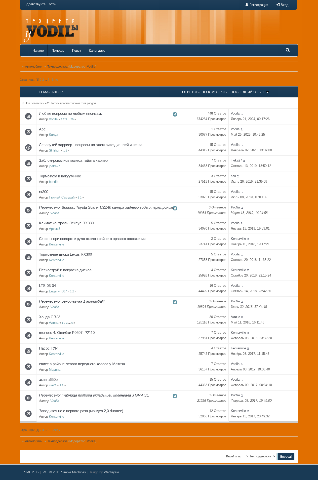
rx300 (43, 192)
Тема (43, 92)
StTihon (54, 150)
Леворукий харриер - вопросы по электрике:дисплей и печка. (91, 145)
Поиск (76, 50)
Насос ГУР (48, 348)
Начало (38, 50)
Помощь (58, 50)
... (46, 79)
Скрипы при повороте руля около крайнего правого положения (92, 239)
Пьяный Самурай (62, 197)
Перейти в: (233, 456)
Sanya (53, 135)
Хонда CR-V (49, 317)
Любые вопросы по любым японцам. (70, 113)
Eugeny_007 (58, 291)
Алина (53, 322)
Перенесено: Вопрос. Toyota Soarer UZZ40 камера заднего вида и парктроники (106, 207)
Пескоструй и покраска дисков (65, 270)
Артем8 (54, 229)
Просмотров (214, 92)
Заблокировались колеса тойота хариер (73, 160)
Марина (54, 369)
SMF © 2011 (50, 472)
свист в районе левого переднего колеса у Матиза (82, 364)
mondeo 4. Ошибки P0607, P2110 (67, 332)
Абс (42, 129)
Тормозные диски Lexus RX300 (65, 254)
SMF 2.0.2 (31, 472)
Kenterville (56, 244)
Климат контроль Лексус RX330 (66, 223)
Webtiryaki (111, 472)
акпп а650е (48, 379)
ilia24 (52, 385)
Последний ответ (248, 92)
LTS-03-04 (47, 285)
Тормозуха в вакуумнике (60, 176)
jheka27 (54, 166)
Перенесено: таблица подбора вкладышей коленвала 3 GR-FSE (94, 395)
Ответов (190, 92)
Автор (57, 92)
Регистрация (258, 5)
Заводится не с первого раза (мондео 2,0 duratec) (81, 411)
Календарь (97, 50)
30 (72, 119)
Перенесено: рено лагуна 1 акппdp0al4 (72, 301)
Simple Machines (73, 472)
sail (233, 176)
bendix (53, 182)
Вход (284, 5)
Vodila (91, 66)
